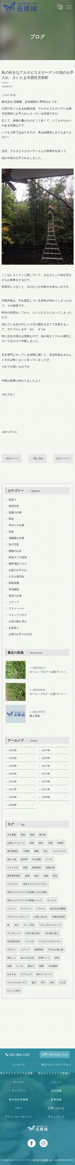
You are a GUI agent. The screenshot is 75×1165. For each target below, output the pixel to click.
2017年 (46, 766)
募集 (36, 851)
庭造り (12, 499)
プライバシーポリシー (18, 917)
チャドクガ (12, 867)
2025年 (13, 750)
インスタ (29, 941)
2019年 (46, 758)
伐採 (32, 843)
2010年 (13, 797)
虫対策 (24, 859)
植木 (41, 843)
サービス (51, 900)
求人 (46, 851)
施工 (34, 982)
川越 (50, 843)
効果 (9, 966)
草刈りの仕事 (16, 525)
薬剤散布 (36, 867)
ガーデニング (13, 933)
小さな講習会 (16, 576)
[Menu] (68, 6)
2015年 (46, 773)
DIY (43, 982)
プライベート (16, 608)
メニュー (11, 909)
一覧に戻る (38, 458)
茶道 (11, 531)
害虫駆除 (14, 589)
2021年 (46, 750)
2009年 (46, 797)
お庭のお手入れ (9, 432)
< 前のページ (12, 458)
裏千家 (42, 835)
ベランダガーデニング (50, 925)
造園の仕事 (15, 512)
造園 (46, 876)
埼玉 (55, 876)
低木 (36, 876)
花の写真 (14, 544)
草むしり (11, 958)
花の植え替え (52, 933)
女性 (52, 982)
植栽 (27, 876)
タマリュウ (26, 974)
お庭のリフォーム (16, 843)
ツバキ (49, 859)
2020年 (13, 758)
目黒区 (60, 843)
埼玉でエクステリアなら (35, 884)
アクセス (41, 909)
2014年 (13, 781)
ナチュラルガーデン (17, 982)
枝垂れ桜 (50, 867)
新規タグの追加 (18, 557)
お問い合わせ (40, 917)
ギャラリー (26, 909)
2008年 (13, 805)
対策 (25, 867)
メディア (14, 602)
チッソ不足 (28, 925)
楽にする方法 (27, 958)
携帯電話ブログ (18, 563)
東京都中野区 (13, 876)
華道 (11, 519)
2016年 (13, 773)
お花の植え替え (18, 621)
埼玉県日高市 (13, 941)
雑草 (41, 966)
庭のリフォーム (44, 974)
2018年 (13, 766)
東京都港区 (12, 851)
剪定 (23, 835)
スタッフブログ (18, 615)
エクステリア (59, 851)
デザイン (11, 950)
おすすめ (11, 974)
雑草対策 (14, 506)
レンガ (19, 966)
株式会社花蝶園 (58, 909)
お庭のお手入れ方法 (20, 634)
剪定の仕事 (15, 595)
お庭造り (14, 627)
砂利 (57, 958)
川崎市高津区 (58, 917)
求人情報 (36, 859)
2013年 (46, 781)
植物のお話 (15, 551)
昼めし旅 (11, 859)
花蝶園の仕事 (16, 538)
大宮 (16, 925)
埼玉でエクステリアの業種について (24, 900)
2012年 (13, 789)
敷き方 (31, 966)
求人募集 (11, 835)
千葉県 (26, 851)
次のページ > (63, 458)
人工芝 (62, 982)
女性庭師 (52, 966)
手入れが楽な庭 (55, 950)
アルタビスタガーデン (50, 941)
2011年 (46, 789)
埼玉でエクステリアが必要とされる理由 (27, 892)
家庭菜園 (14, 583)
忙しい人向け (13, 991)
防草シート (44, 958)
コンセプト (12, 884)
